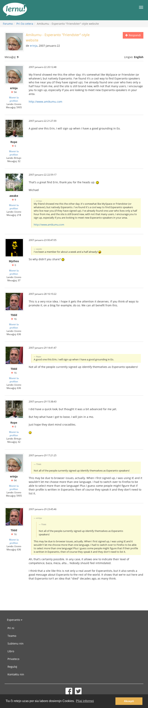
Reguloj (12, 666)
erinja (33, 45)
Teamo (12, 636)
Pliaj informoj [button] (85, 701)
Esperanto (14, 620)
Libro (11, 651)
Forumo (8, 23)
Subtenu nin (16, 643)
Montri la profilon (14, 99)
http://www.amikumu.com (45, 101)
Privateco (13, 659)
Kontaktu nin (16, 674)
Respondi (134, 35)
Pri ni (11, 628)
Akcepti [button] (129, 701)
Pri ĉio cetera (24, 23)
